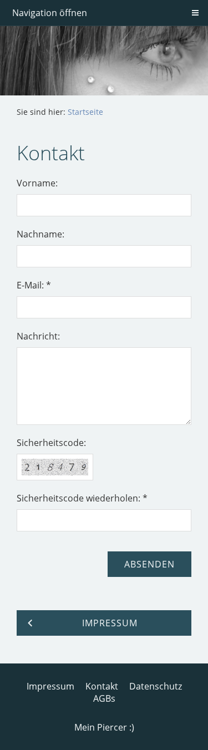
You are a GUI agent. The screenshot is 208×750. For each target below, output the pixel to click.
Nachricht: (38, 336)
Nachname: (40, 234)
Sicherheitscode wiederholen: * (82, 498)
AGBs (104, 698)
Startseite (85, 112)
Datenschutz (155, 686)
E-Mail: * (34, 285)
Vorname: (37, 183)
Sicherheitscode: (51, 443)
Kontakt (101, 686)
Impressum (50, 686)
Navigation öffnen (49, 13)
